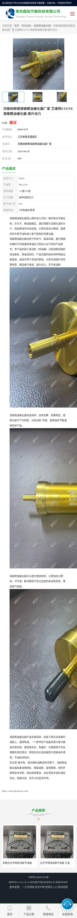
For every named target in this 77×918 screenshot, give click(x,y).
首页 (16, 25)
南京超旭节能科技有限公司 (42, 882)
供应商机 (26, 25)
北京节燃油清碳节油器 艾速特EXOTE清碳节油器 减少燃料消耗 (36, 863)
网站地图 (63, 887)
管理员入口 (51, 887)
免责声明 (40, 887)
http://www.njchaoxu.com (15, 791)
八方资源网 (28, 887)
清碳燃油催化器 (42, 25)
